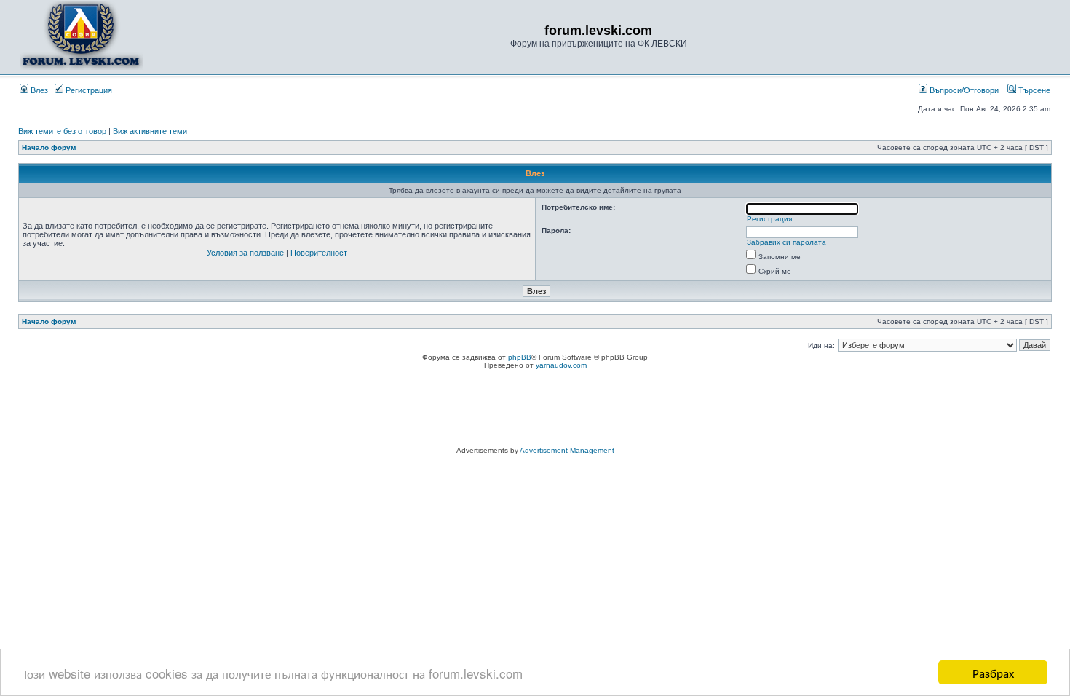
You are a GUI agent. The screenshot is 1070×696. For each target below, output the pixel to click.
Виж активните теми (150, 131)
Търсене (1033, 90)
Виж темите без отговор (62, 131)
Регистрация (87, 90)
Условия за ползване (245, 252)
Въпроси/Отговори (963, 90)
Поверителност (318, 252)
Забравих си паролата (786, 242)
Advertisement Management (567, 450)
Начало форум (49, 147)
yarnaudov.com (561, 365)
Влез (38, 90)
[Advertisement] (535, 410)
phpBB (519, 357)
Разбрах (993, 672)
